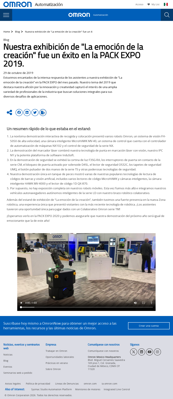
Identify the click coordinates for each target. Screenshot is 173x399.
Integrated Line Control (117, 389)
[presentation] (6, 15)
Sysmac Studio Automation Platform (51, 389)
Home (6, 31)
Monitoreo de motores (87, 389)
